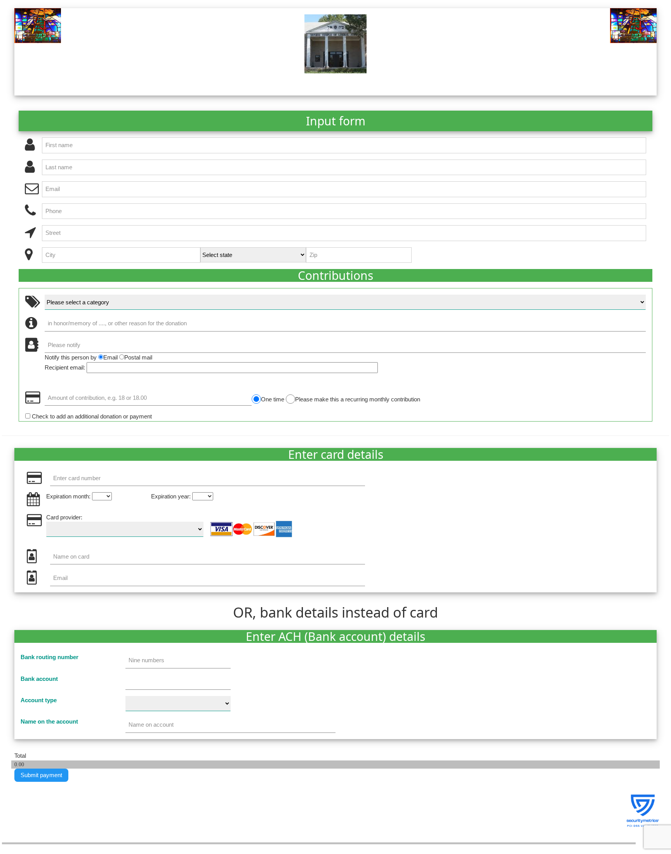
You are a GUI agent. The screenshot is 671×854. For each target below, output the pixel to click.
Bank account (39, 678)
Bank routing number (49, 657)
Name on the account (49, 721)
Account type (39, 700)
